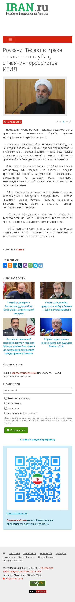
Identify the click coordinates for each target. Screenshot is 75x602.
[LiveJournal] (20, 265)
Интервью (9, 557)
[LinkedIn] (15, 265)
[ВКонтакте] (5, 265)
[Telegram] (40, 265)
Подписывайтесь (17, 520)
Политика (13, 408)
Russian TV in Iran (12, 560)
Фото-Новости (26, 557)
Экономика (14, 403)
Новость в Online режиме (22, 413)
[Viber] (25, 265)
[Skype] (35, 265)
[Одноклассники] (10, 265)
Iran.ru (20, 249)
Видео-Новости (47, 557)
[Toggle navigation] (10, 39)
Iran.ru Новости (17, 513)
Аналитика (46, 553)
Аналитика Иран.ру (18, 398)
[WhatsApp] (30, 265)
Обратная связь (14, 578)
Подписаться (17, 430)
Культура (61, 553)
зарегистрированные (24, 372)
